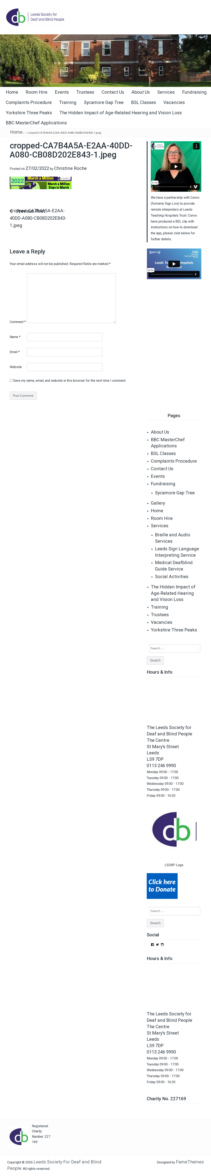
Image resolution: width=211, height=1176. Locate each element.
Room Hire (36, 92)
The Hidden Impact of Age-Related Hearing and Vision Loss (120, 112)
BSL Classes (143, 102)
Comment (18, 322)
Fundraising (194, 92)
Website (16, 367)
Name (15, 337)
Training (67, 102)
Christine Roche (70, 168)
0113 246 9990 (161, 765)
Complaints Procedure (29, 102)
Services (166, 92)
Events (62, 92)
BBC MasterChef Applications (36, 122)
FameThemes (190, 1161)
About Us (140, 92)
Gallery (158, 503)
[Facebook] (152, 944)
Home (12, 92)
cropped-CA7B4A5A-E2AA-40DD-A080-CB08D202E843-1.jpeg (38, 218)
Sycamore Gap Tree (104, 102)
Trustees (85, 92)
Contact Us (113, 92)
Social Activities (171, 576)
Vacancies (174, 102)
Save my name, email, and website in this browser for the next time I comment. (69, 381)
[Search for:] (172, 648)
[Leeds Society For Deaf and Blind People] (105, 60)
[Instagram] (162, 944)
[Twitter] (157, 944)
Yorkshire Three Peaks (29, 112)
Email (15, 352)
